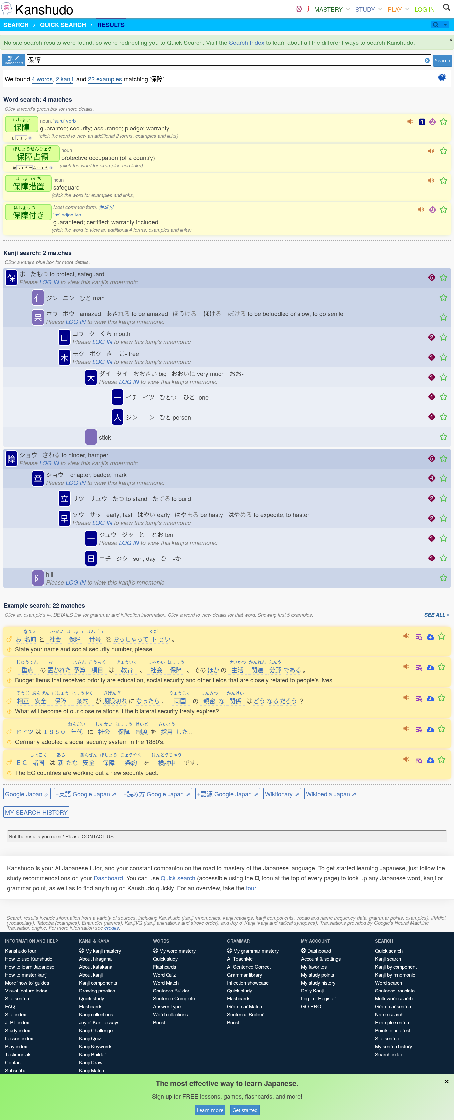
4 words (42, 78)
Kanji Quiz (90, 1038)
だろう (288, 700)
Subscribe (15, 1070)
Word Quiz (164, 974)
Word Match (166, 982)
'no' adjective (67, 214)
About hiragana (95, 958)
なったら (148, 700)
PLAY (395, 9)
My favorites (314, 966)
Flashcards (90, 1006)
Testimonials (18, 1054)
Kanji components (98, 982)
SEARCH (16, 24)
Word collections (170, 1014)
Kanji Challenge (96, 1030)
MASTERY (328, 9)
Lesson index (19, 1038)
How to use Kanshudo (28, 958)
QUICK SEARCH (63, 24)
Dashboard (108, 877)
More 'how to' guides (27, 982)
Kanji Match (91, 1070)
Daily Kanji (312, 990)
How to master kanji (26, 974)
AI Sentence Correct (249, 966)
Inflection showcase (248, 982)
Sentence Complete (174, 998)
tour (251, 887)
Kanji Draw (91, 1062)
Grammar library (244, 974)
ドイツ (25, 731)
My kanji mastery (102, 950)
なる (273, 700)
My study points (317, 974)
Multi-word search (394, 998)
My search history (393, 1046)
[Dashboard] (299, 9)
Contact (13, 1062)
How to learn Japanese (29, 966)
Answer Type (167, 1006)
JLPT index (17, 1022)
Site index (15, 1014)
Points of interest (392, 1030)
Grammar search (393, 1006)
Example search (392, 1022)
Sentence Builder (171, 990)
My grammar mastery (255, 950)
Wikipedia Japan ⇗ (331, 793)
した (173, 731)
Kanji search (388, 958)
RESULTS (111, 24)
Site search (17, 998)
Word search (388, 982)
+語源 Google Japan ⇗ (227, 793)
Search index (389, 1054)
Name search (389, 1014)
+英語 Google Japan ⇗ (86, 793)
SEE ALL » (436, 615)
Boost (159, 1022)
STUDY (365, 9)
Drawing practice (97, 990)
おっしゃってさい (141, 639)
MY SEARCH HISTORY (36, 812)
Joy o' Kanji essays (99, 1022)
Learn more (210, 1110)
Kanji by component (396, 966)
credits (111, 927)
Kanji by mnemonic (395, 974)
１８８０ (54, 731)
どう (259, 700)
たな (67, 762)
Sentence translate (395, 990)
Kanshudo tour (20, 950)
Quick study (91, 998)
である (292, 669)
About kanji (91, 974)
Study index (17, 1030)
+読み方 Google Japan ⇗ (156, 793)
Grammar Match (244, 1006)
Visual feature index (26, 990)
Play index (16, 1046)
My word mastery (177, 950)
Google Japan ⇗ (27, 793)
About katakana (95, 966)
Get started (245, 1110)
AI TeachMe (240, 958)
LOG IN (425, 9)
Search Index (246, 42)
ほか (213, 669)
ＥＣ (22, 762)
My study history (318, 982)
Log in (307, 998)
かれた (59, 669)
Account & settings (321, 958)
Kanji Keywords (95, 1046)
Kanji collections (96, 1014)
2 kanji (64, 78)
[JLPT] (308, 9)
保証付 (106, 206)
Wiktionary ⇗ (282, 793)
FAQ (10, 1006)
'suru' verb (64, 120)
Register (327, 998)
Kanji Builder (92, 1054)
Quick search (178, 877)
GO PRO (311, 1006)
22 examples (105, 78)
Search (442, 60)
